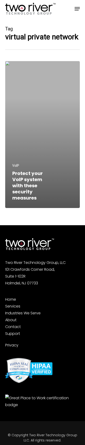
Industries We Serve (23, 313)
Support (12, 333)
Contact (13, 326)
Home (10, 299)
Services (12, 306)
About (11, 320)
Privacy (11, 345)
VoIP (15, 165)
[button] (77, 8)
